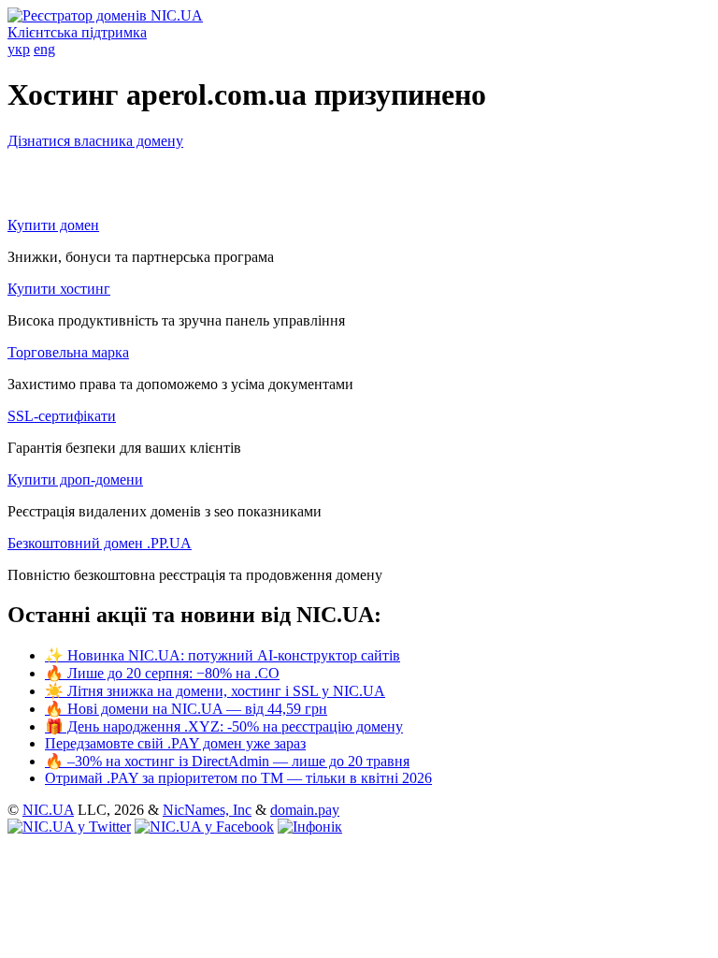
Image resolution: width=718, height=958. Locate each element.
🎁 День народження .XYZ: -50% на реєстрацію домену (224, 726)
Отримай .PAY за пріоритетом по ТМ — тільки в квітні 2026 (238, 778)
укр (18, 49)
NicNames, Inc (207, 810)
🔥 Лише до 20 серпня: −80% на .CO (162, 673)
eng (44, 49)
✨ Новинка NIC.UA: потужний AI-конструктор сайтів (222, 655)
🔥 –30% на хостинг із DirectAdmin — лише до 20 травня (227, 761)
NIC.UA (48, 810)
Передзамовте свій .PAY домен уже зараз (175, 743)
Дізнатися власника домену (95, 141)
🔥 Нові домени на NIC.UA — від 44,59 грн (186, 709)
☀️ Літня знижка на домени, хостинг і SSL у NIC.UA (215, 691)
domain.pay (304, 810)
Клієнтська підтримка (77, 32)
